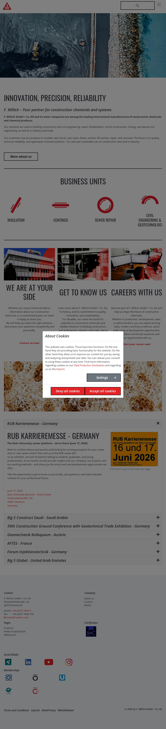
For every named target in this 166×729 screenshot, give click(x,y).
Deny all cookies (68, 391)
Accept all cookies (103, 391)
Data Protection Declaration (89, 365)
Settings (102, 377)
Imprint (60, 369)
